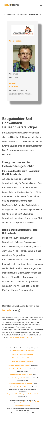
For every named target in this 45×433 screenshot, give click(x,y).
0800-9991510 (13, 83)
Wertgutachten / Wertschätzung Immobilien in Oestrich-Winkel (23, 394)
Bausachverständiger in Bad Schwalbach (23, 350)
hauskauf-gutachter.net (21, 402)
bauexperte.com (10, 402)
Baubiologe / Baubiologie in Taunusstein (22, 354)
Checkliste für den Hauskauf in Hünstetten (20, 383)
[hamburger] (41, 4)
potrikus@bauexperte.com (18, 90)
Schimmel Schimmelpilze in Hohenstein (22, 358)
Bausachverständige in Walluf (17, 378)
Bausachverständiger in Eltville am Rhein (21, 374)
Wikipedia (7, 310)
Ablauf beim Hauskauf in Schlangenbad (22, 361)
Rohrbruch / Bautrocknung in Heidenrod (19, 365)
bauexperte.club (34, 402)
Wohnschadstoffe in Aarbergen (17, 369)
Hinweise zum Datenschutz (22, 405)
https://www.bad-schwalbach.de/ (20, 337)
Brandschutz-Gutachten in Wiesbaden (20, 387)
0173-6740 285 (13, 87)
